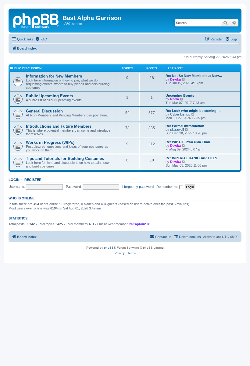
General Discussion (44, 111)
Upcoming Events (180, 95)
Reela (174, 99)
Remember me (167, 186)
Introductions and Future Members (58, 126)
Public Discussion (25, 68)
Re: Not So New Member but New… (194, 76)
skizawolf (177, 129)
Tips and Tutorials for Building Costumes (65, 158)
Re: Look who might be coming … (193, 110)
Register (32, 179)
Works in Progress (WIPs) (50, 142)
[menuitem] (41, 39)
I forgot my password (138, 186)
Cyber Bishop (180, 114)
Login (14, 179)
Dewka (175, 79)
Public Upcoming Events (49, 96)
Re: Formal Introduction (185, 126)
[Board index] (36, 19)
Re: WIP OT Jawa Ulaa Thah (188, 142)
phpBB (109, 247)
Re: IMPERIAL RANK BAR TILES (191, 158)
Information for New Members (54, 76)
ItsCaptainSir (139, 224)
